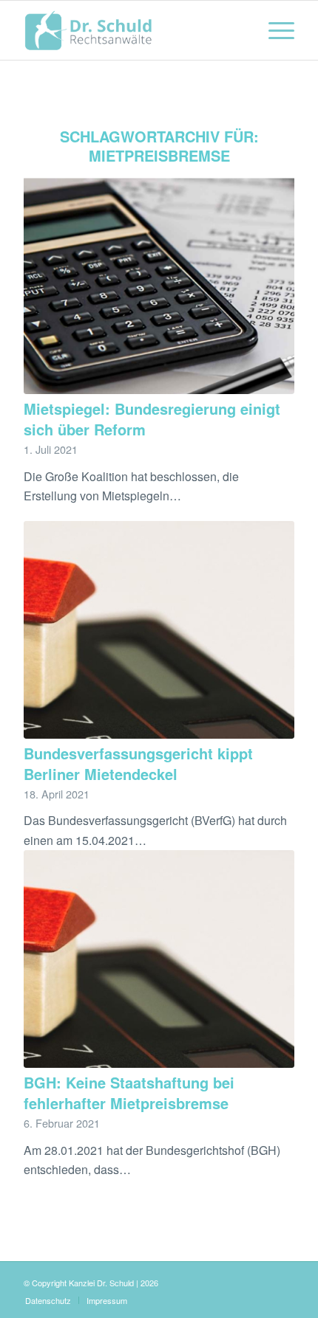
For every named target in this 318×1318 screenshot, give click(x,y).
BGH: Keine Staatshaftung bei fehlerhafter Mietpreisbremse (129, 1093)
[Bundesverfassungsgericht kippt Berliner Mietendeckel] (159, 630)
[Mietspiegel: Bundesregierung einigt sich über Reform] (159, 285)
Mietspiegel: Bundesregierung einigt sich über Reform (152, 419)
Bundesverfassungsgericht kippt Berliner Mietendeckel (138, 763)
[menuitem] (274, 30)
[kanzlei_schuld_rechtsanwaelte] (132, 30)
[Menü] (274, 30)
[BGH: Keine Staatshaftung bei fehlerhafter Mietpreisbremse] (159, 959)
